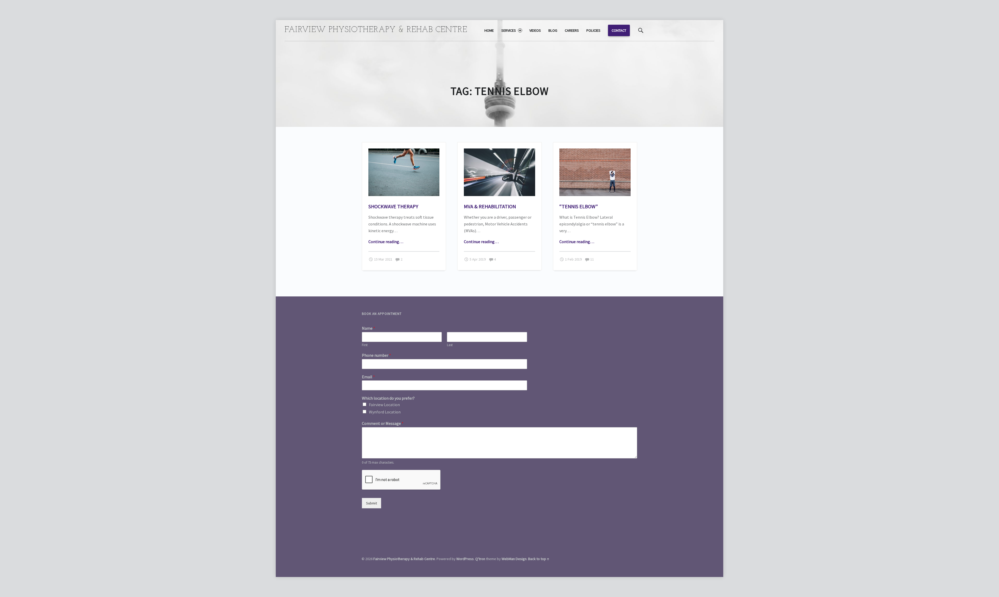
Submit (371, 503)
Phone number (376, 355)
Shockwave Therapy (393, 206)
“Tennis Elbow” (578, 206)
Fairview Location (384, 404)
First (365, 345)
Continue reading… (385, 241)
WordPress (465, 558)
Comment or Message (383, 423)
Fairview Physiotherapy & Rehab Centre (404, 558)
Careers (572, 30)
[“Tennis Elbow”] (595, 151)
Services (508, 30)
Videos (535, 30)
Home (489, 30)
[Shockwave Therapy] (404, 151)
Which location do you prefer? (388, 398)
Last (450, 345)
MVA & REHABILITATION (490, 206)
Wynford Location (385, 411)
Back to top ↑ (538, 558)
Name (368, 328)
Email (368, 376)
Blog (552, 30)
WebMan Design (514, 558)
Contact (619, 30)
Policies (593, 30)
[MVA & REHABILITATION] (499, 151)
